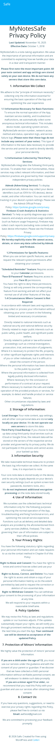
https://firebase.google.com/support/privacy (30, 236)
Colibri (35, 740)
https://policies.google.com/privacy (31, 207)
